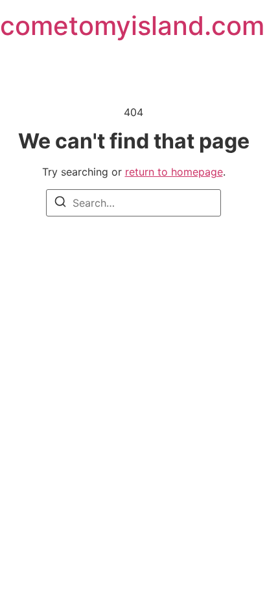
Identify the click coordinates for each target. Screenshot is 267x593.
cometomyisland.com (132, 25)
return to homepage (174, 171)
